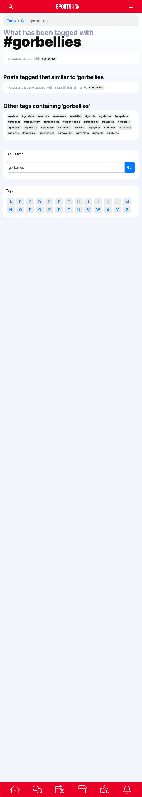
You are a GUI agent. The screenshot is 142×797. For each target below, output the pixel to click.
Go (129, 167)
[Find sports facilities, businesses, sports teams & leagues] (104, 789)
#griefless (125, 127)
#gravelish (47, 127)
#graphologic (51, 121)
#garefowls (59, 116)
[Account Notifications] (127, 789)
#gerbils (90, 116)
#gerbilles (76, 116)
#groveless (82, 133)
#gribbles (110, 127)
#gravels (79, 127)
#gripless (13, 133)
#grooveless (47, 133)
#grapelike (14, 121)
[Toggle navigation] (131, 6)
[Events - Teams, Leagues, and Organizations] (60, 789)
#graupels (124, 121)
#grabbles (105, 116)
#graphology (91, 121)
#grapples (108, 121)
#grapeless (121, 116)
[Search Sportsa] (10, 6)
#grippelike (29, 133)
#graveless (14, 127)
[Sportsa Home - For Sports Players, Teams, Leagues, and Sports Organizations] (70, 6)
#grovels (97, 133)
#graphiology (32, 121)
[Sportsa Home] (15, 789)
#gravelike (30, 127)
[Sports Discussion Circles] (37, 789)
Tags (11, 20)
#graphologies (71, 121)
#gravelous (64, 127)
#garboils (43, 116)
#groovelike (65, 133)
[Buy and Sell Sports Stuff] (82, 789)
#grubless (113, 133)
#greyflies (94, 127)
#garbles (13, 116)
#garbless (28, 116)
